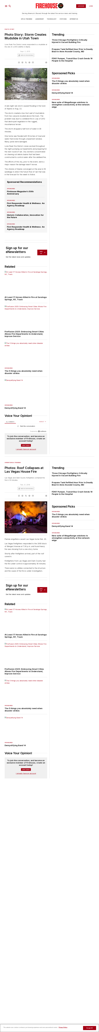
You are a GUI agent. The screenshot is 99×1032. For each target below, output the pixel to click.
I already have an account (26, 449)
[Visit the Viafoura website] (42, 431)
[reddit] (29, 62)
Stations (63, 19)
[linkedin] (22, 62)
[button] (6, 6)
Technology (52, 19)
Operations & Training (13, 462)
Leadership (39, 19)
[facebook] (19, 62)
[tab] (10, 421)
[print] (46, 62)
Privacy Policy (63, 1027)
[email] (33, 62)
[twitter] (26, 62)
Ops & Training (26, 19)
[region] (26, 426)
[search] (9, 6)
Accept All (89, 1028)
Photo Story (9, 29)
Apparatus (74, 19)
